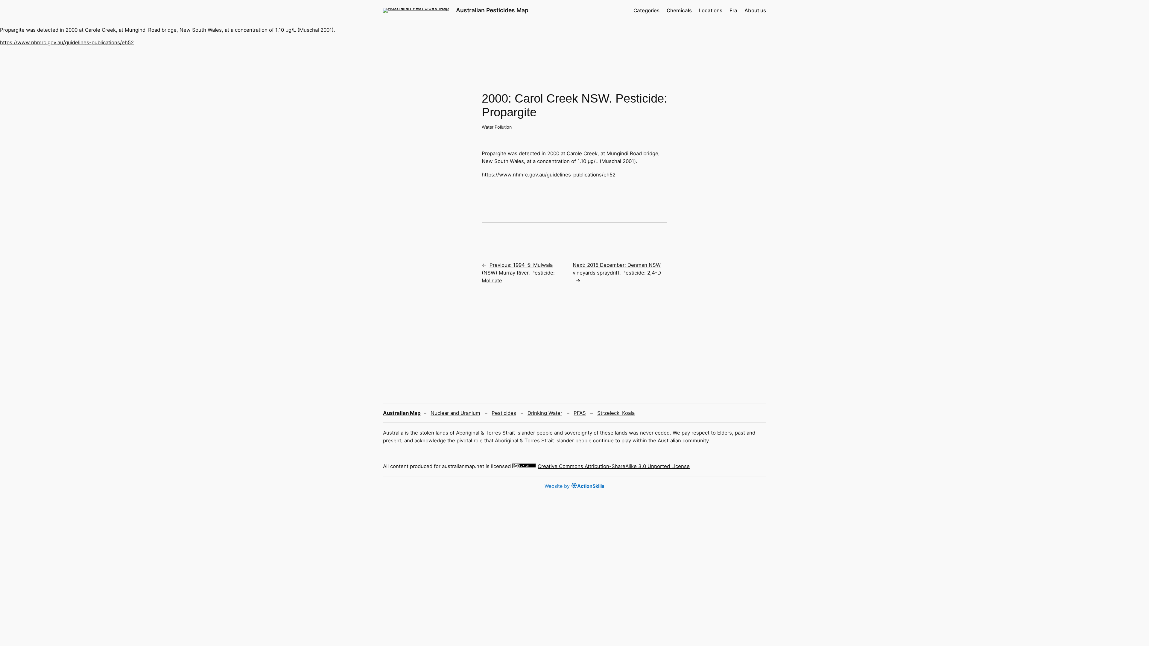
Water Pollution (497, 126)
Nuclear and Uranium (455, 413)
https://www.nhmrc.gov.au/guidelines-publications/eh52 (67, 42)
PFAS (580, 413)
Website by (574, 486)
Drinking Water (545, 413)
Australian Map (402, 413)
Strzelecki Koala (616, 413)
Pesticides (504, 413)
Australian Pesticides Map (492, 10)
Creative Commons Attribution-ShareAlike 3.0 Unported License (614, 466)
